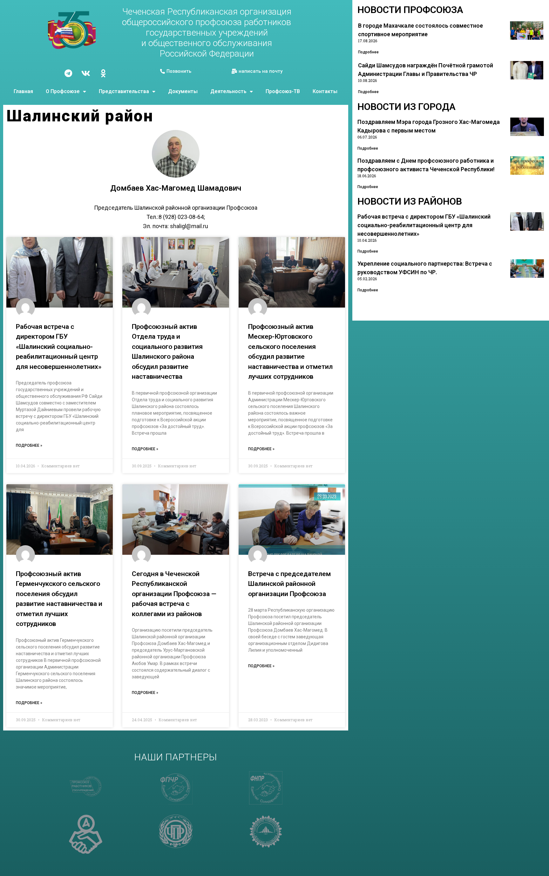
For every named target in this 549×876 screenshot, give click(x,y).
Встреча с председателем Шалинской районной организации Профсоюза (289, 584)
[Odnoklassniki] (103, 73)
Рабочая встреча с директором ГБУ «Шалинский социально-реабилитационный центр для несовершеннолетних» (58, 346)
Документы (183, 91)
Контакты (325, 91)
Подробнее (368, 52)
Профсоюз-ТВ (283, 91)
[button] (175, 71)
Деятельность (228, 91)
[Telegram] (68, 73)
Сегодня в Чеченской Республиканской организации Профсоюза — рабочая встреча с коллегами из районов (174, 594)
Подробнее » (29, 445)
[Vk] (86, 73)
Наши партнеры (175, 757)
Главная (23, 91)
